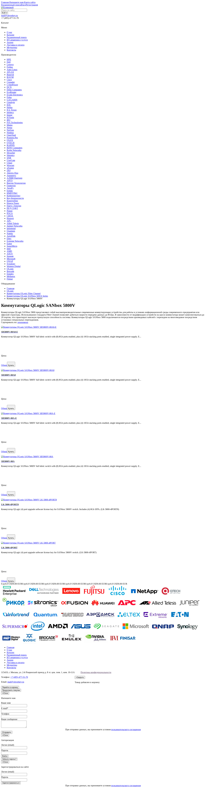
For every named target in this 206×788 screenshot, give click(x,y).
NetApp (10, 130)
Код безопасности (15, 198)
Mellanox (11, 276)
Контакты (11, 50)
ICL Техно (12, 110)
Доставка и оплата (15, 45)
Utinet (9, 163)
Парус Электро (14, 206)
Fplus (9, 97)
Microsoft (11, 259)
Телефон (5, 714)
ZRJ (9, 170)
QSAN (10, 140)
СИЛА (10, 216)
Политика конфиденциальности (96, 672)
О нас (9, 32)
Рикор (9, 211)
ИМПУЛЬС (12, 193)
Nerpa (9, 127)
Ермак (10, 190)
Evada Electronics (15, 95)
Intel (9, 248)
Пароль (4, 750)
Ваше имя (6, 703)
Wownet (10, 165)
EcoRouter (11, 92)
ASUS (10, 253)
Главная (10, 647)
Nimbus (10, 132)
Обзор (4, 365)
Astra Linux (12, 69)
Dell (9, 62)
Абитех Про (12, 173)
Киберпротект (13, 195)
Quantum (11, 231)
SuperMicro (12, 246)
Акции (10, 42)
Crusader (11, 82)
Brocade (10, 271)
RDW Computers (14, 148)
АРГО (10, 180)
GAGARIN (12, 100)
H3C (9, 105)
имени (25, 322)
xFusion (10, 168)
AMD (9, 251)
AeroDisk (11, 236)
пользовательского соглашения (126, 729)
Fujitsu (10, 67)
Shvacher (11, 153)
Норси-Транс (13, 203)
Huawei (10, 218)
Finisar (10, 279)
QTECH (10, 143)
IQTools (10, 117)
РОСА (10, 213)
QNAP (10, 261)
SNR (9, 158)
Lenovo (10, 64)
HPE (9, 59)
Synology (11, 264)
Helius (9, 107)
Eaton (9, 243)
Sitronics (10, 155)
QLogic (10, 269)
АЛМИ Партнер (14, 178)
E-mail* (4, 708)
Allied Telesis (13, 223)
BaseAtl (10, 74)
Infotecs (10, 112)
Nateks (10, 233)
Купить (11, 365)
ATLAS (10, 72)
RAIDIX (11, 145)
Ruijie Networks (14, 150)
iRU (9, 120)
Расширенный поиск (17, 37)
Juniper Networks (14, 226)
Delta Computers (14, 90)
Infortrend (11, 228)
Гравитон (11, 185)
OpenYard (11, 135)
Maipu (9, 125)
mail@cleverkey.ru (9, 15)
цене (20, 322)
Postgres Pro (12, 137)
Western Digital (13, 266)
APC (9, 221)
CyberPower (12, 85)
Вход (23, 5)
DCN (9, 87)
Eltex (9, 238)
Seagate (10, 256)
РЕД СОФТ (12, 208)
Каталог (10, 35)
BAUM (10, 77)
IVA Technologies (15, 122)
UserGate (11, 160)
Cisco (9, 79)
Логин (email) (7, 745)
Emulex (10, 274)
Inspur (9, 115)
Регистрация (32, 5)
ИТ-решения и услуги (17, 40)
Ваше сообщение (9, 719)
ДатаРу (10, 188)
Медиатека (12, 47)
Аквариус (11, 175)
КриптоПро (12, 201)
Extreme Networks (15, 241)
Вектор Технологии (16, 183)
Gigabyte (11, 102)
